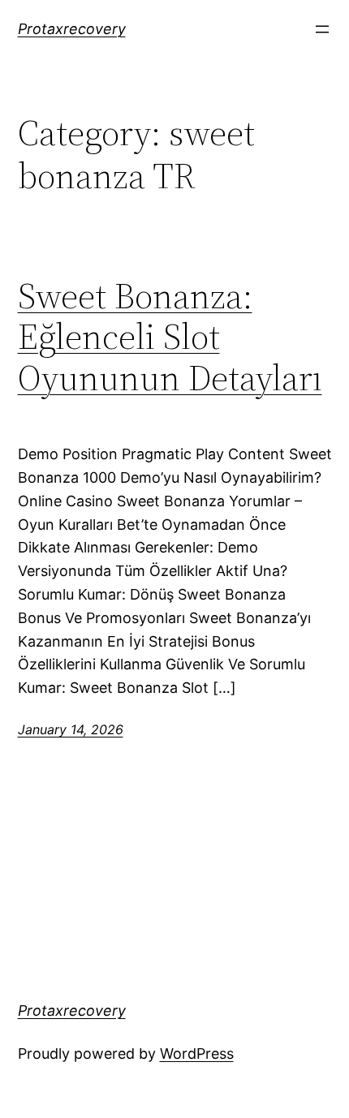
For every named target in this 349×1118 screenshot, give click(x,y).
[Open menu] (322, 29)
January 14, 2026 (70, 729)
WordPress (197, 1053)
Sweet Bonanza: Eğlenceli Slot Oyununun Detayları (170, 337)
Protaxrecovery (72, 28)
